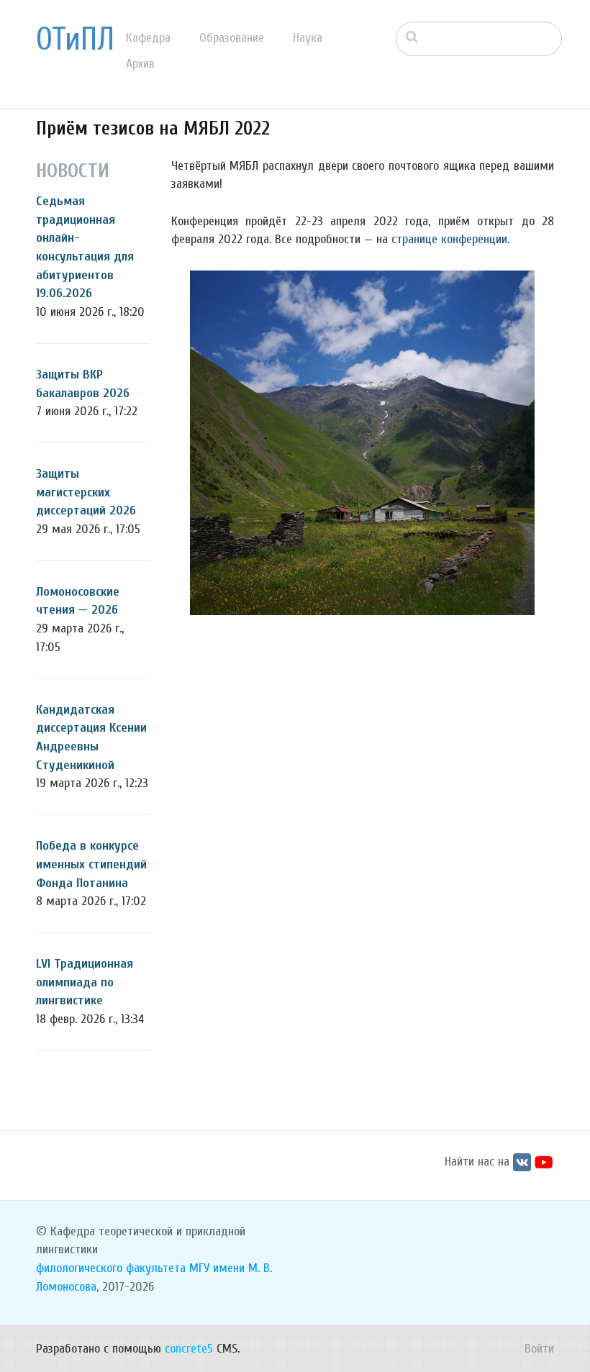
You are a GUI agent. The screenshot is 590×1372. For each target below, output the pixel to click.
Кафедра (148, 37)
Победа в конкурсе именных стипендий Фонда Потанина (91, 864)
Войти (539, 1348)
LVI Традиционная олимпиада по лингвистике (84, 982)
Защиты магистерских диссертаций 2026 (86, 492)
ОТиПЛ (75, 39)
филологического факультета (111, 1268)
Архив (140, 63)
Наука (307, 37)
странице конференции (449, 239)
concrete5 (189, 1348)
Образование (231, 37)
